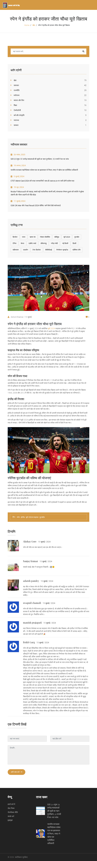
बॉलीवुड (56, 237)
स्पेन (18, 517)
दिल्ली (74, 243)
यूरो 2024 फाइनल (32, 517)
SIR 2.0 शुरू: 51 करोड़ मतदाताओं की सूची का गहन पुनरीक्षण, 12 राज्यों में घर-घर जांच (40, 159)
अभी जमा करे (15, 772)
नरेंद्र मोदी (54, 243)
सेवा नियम (11, 808)
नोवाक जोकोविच (45, 237)
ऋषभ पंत (32, 237)
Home (26, 25)
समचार (15, 125)
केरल (22, 243)
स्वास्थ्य (16, 120)
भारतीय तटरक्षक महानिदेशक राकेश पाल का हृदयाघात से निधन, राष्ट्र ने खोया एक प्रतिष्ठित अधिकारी (44, 170)
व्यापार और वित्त (18, 100)
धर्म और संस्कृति (18, 115)
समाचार (16, 85)
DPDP (10, 820)
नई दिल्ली (65, 243)
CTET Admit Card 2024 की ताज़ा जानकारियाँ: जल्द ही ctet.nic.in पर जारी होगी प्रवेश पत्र (42, 181)
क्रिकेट (15, 237)
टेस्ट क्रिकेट (37, 250)
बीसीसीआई (48, 250)
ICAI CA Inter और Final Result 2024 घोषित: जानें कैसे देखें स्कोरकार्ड (36, 205)
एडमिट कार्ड (32, 243)
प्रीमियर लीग (77, 250)
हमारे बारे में (11, 804)
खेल (33, 25)
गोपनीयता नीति (13, 812)
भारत (23, 237)
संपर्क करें (11, 816)
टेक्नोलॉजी (17, 110)
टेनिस (14, 243)
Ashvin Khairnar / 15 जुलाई (20, 317)
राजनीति (16, 90)
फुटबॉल (76, 237)
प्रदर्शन (25, 250)
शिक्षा (15, 105)
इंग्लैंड (23, 517)
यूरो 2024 (67, 237)
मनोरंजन (16, 95)
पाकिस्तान (16, 250)
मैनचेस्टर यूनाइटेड (62, 250)
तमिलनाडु (43, 243)
